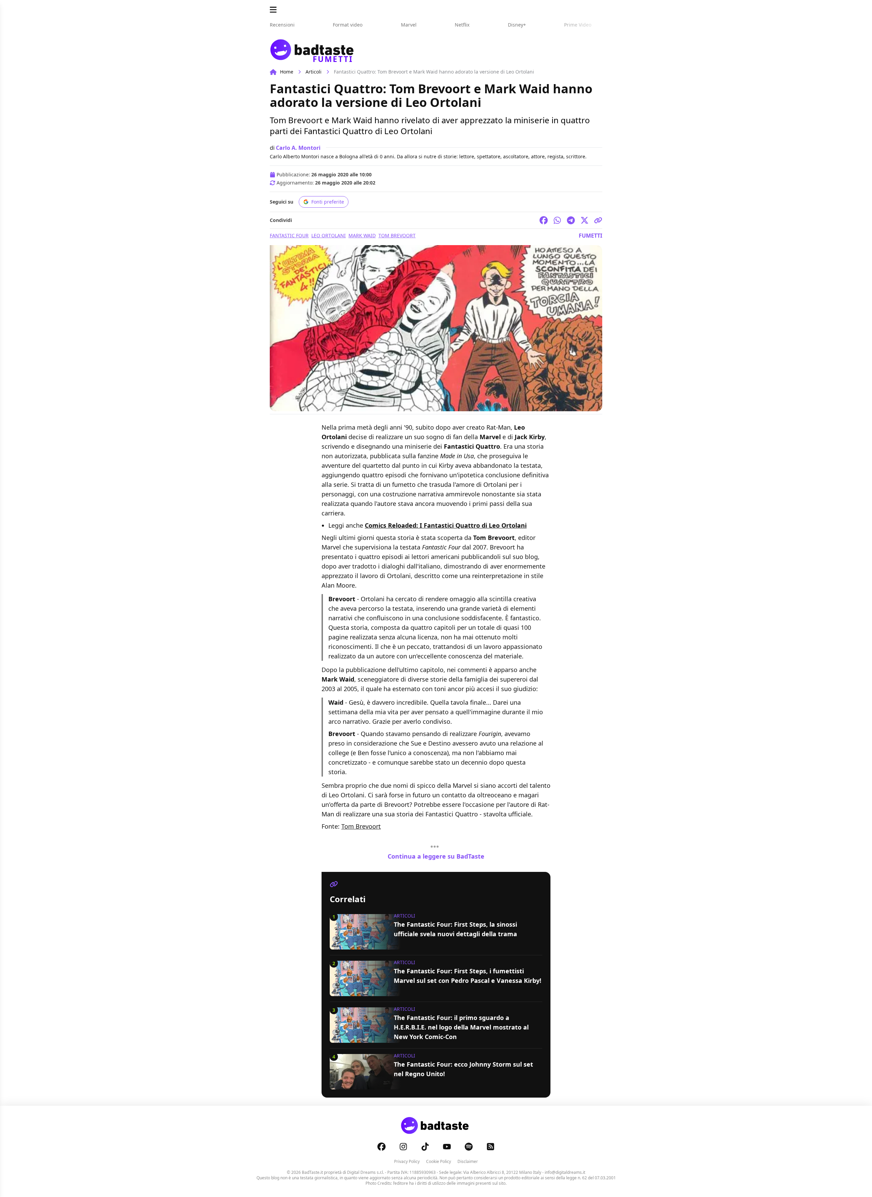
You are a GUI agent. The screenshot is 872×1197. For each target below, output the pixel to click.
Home (286, 71)
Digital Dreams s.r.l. (365, 1172)
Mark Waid (362, 235)
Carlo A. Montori (298, 147)
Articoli (314, 71)
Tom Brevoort (397, 235)
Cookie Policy (438, 1161)
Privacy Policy (407, 1161)
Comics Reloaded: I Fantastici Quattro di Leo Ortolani (446, 525)
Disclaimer (467, 1161)
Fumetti (590, 235)
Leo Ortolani (328, 235)
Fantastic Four (289, 235)
